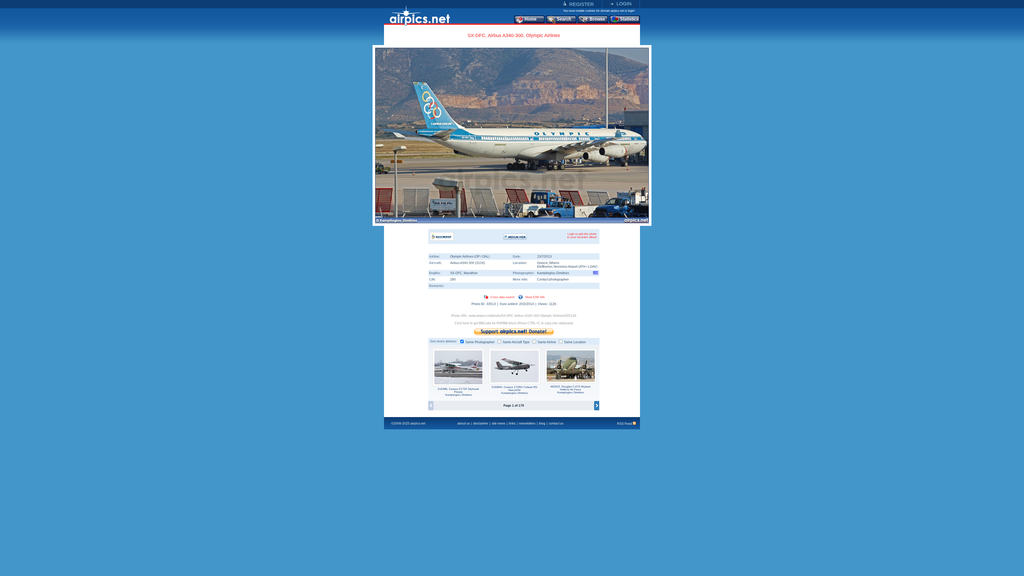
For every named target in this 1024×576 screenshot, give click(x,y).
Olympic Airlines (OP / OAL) (470, 256)
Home (531, 19)
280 (453, 279)
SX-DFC (456, 273)
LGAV (592, 267)
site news (498, 423)
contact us (556, 423)
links (512, 423)
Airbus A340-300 (462, 263)
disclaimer (480, 423)
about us (463, 423)
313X (480, 263)
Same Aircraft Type (516, 342)
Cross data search (502, 297)
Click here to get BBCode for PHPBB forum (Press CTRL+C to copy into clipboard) (514, 323)
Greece (542, 263)
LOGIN (624, 3)
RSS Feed (625, 424)
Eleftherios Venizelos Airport (557, 267)
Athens (554, 263)
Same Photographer (480, 342)
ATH (582, 267)
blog (542, 423)
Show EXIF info (535, 297)
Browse (597, 19)
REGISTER (581, 4)
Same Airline (547, 342)
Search (564, 19)
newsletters (527, 423)
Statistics (629, 19)
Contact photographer (553, 279)
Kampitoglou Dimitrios (553, 273)
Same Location (575, 342)
